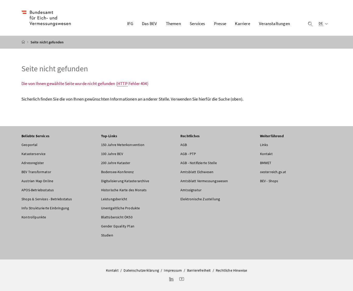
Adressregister (32, 162)
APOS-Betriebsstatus (37, 190)
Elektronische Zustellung (200, 199)
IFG (130, 23)
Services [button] (197, 23)
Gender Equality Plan (118, 226)
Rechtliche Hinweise (231, 270)
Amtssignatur (191, 190)
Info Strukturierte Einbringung (45, 208)
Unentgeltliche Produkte (120, 208)
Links (264, 144)
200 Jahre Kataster (116, 162)
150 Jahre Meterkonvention (122, 144)
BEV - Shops (269, 181)
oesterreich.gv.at (273, 172)
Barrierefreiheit (199, 270)
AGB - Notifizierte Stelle (198, 162)
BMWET (266, 162)
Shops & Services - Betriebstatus (46, 199)
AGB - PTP (188, 153)
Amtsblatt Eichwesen (196, 172)
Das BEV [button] (149, 23)
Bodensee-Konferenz (117, 172)
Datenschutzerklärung (141, 270)
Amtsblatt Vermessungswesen (204, 181)
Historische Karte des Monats (124, 190)
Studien (107, 235)
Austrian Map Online (37, 181)
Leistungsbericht (114, 199)
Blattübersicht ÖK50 (117, 217)
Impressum (173, 270)
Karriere (242, 23)
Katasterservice (33, 153)
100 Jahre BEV (112, 153)
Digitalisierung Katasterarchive (125, 181)
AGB (183, 144)
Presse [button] (220, 23)
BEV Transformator (36, 172)
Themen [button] (173, 23)
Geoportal (29, 144)
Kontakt (266, 153)
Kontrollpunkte (33, 217)
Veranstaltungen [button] (274, 23)
